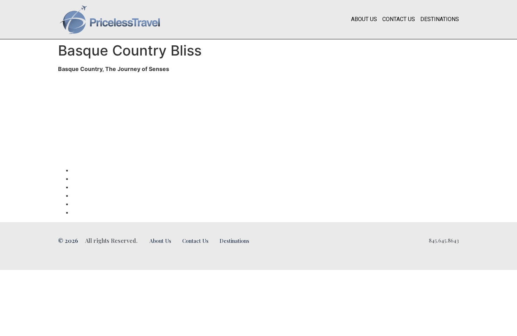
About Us (364, 19)
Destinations (439, 19)
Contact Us (398, 19)
